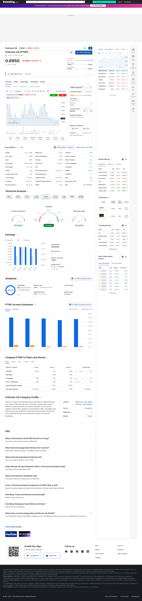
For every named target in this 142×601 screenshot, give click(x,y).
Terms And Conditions (111, 596)
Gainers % (111, 164)
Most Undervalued (104, 263)
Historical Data (23, 86)
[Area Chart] (11, 91)
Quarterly (15, 309)
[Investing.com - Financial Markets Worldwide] (10, 2)
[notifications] (134, 2)
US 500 (101, 79)
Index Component (35, 86)
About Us (120, 546)
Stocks (123, 49)
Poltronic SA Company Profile (22, 397)
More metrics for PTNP (84, 147)
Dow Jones (102, 83)
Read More (9, 416)
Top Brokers (103, 197)
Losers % (119, 164)
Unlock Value (86, 60)
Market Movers (104, 159)
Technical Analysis (15, 191)
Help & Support (122, 553)
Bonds (117, 49)
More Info (28, 74)
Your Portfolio (99, 553)
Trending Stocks (105, 225)
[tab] (9, 197)
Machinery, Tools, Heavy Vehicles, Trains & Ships (83, 403)
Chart (16, 82)
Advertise (121, 549)
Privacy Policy (124, 596)
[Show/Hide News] (48, 91)
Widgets (98, 557)
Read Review (126, 208)
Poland (90, 416)
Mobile (97, 549)
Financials (24, 82)
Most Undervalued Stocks (105, 257)
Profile (15, 86)
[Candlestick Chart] (7, 91)
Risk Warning (135, 596)
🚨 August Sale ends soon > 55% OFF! (104, 2)
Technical (34, 82)
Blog (96, 546)
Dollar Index (102, 89)
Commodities (109, 49)
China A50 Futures (104, 86)
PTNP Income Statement (19, 304)
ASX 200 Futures (103, 73)
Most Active (102, 164)
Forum (42, 82)
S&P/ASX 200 (103, 70)
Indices (101, 49)
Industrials (88, 408)
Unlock (36, 389)
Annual (7, 309)
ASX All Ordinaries (104, 76)
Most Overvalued (117, 263)
